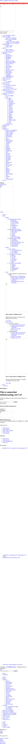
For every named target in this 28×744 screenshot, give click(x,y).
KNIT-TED (8, 67)
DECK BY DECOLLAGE (17, 242)
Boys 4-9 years (9, 49)
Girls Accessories (7, 86)
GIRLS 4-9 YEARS (16, 336)
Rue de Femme (9, 704)
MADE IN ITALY (10, 70)
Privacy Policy (6, 431)
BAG (7, 97)
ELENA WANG (9, 63)
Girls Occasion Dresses (8, 93)
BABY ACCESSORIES (11, 130)
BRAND (5, 53)
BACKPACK (9, 136)
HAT (7, 152)
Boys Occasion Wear (7, 52)
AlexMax (8, 54)
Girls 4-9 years (6, 84)
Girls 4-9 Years (6, 82)
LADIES (5, 94)
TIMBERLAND (9, 76)
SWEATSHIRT (12, 120)
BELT (10, 99)
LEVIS (7, 68)
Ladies (7, 247)
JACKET (11, 108)
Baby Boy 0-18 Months (11, 38)
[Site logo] (8, 30)
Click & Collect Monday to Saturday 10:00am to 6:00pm (14, 3)
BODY (10, 40)
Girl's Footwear (6, 79)
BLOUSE (11, 102)
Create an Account (4, 738)
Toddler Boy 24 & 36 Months (12, 41)
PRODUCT (5, 129)
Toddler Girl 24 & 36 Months (12, 43)
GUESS (7, 65)
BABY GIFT (9, 47)
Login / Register (6, 727)
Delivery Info (6, 428)
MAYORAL (9, 71)
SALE (4, 180)
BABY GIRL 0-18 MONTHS (18, 277)
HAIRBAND (9, 150)
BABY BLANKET (10, 131)
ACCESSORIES (10, 95)
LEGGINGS (9, 162)
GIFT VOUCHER (7, 77)
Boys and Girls (9, 322)
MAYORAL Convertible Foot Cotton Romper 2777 (15, 555)
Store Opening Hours (8, 441)
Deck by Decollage (10, 61)
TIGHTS (8, 176)
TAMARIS (8, 75)
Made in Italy (9, 700)
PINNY (7, 163)
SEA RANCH (14, 244)
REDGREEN (9, 72)
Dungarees (8, 148)
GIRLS (4, 80)
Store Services (6, 440)
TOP (10, 122)
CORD (7, 145)
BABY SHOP (6, 44)
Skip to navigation (4, 0)
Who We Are (6, 438)
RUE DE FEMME (15, 237)
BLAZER (11, 100)
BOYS (4, 48)
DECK (7, 59)
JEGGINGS (8, 156)
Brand (7, 217)
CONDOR (8, 58)
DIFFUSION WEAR (11, 62)
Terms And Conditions (8, 430)
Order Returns (6, 429)
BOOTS (8, 139)
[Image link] (6, 417)
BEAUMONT (9, 56)
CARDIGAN (12, 103)
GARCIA (13, 226)
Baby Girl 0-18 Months (11, 39)
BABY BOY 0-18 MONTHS (18, 276)
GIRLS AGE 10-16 (7, 90)
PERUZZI (13, 220)
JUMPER (11, 112)
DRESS (10, 106)
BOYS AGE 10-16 (10, 50)
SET (7, 167)
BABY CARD (9, 45)
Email (1, 409)
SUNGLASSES (9, 88)
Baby (7, 272)
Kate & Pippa (9, 66)
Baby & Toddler (6, 36)
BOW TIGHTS (9, 140)
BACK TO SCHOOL (11, 85)
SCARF (7, 166)
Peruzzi (4, 127)
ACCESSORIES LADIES (9, 35)
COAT (7, 144)
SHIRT (10, 116)
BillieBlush (8, 57)
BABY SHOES (9, 134)
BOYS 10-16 (14, 330)
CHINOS (11, 104)
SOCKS (8, 172)
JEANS (10, 109)
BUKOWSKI (14, 241)
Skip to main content (13, 0)
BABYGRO (9, 135)
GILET (10, 107)
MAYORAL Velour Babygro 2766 (11, 664)
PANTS (10, 115)
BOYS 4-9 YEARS (16, 328)
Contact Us (5, 442)
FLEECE (8, 149)
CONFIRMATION (10, 91)
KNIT (10, 113)
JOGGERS (8, 158)
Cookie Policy (6, 433)
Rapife (7, 697)
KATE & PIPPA (15, 223)
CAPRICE (13, 228)
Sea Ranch (8, 73)
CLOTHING (9, 81)
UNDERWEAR (9, 179)
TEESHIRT (14, 269)
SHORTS (11, 117)
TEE (10, 121)
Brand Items (15, 219)
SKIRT (10, 118)
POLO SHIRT (9, 165)
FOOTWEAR (9, 124)
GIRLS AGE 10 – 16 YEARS (10, 89)
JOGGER (11, 111)
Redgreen (8, 702)
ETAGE (13, 224)
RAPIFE (13, 235)
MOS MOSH (6, 125)
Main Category (12, 249)
